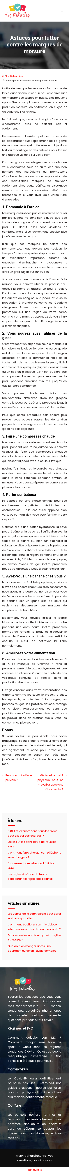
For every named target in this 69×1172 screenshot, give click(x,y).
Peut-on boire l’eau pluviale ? (19, 777)
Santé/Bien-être (14, 76)
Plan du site (35, 1170)
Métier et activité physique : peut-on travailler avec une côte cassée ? (50, 782)
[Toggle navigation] (62, 11)
